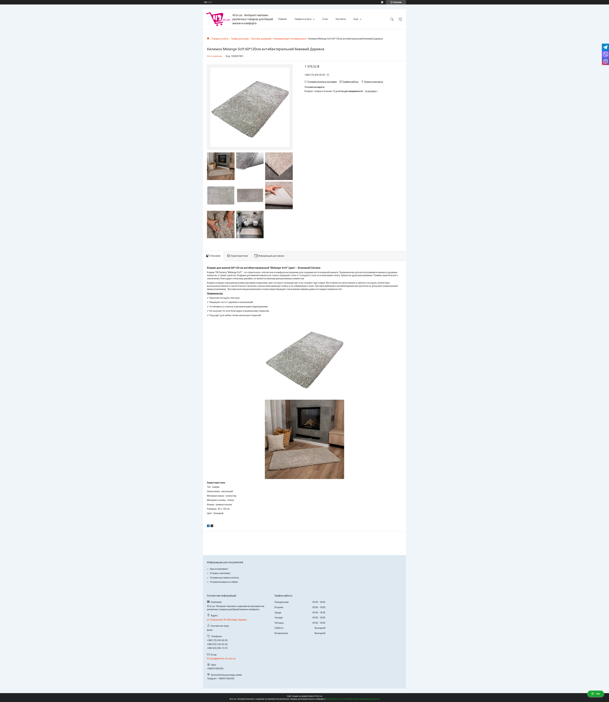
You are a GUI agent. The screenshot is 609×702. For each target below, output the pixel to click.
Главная (282, 19)
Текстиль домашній (261, 38)
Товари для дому (240, 38)
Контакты (341, 19)
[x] (212, 526)
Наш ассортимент (219, 569)
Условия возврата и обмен (224, 582)
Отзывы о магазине (220, 573)
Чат (598, 693)
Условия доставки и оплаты (224, 577)
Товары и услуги (302, 19)
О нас (325, 19)
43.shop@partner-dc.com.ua (221, 658)
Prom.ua (318, 696)
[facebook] (208, 526)
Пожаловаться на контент (338, 699)
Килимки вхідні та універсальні (290, 38)
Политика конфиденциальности (365, 699)
